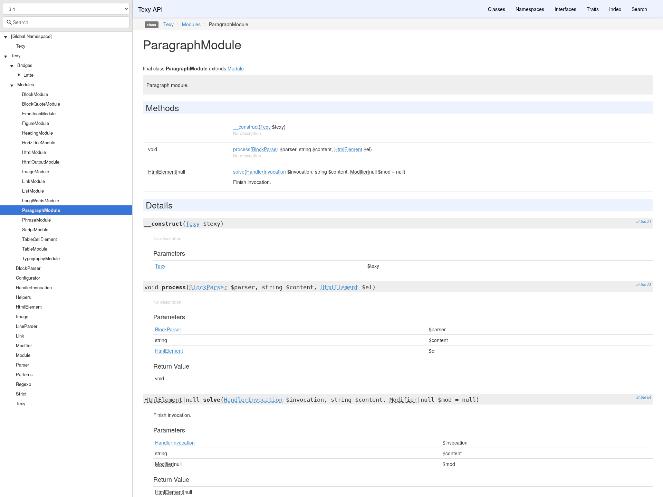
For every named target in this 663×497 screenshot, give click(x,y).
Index (615, 9)
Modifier (24, 345)
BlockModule (35, 94)
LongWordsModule (40, 200)
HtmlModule (34, 152)
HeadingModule (37, 132)
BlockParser (28, 268)
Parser (22, 364)
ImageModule (35, 171)
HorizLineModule (38, 142)
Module (23, 355)
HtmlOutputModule (40, 161)
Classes (496, 9)
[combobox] (66, 22)
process (241, 149)
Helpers (23, 297)
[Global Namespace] (31, 36)
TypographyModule (41, 258)
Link (20, 335)
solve (238, 171)
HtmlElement (29, 306)
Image (22, 316)
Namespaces (530, 9)
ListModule (33, 190)
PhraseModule (36, 219)
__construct (246, 126)
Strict (21, 393)
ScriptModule (35, 229)
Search (639, 9)
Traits (593, 9)
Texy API (150, 8)
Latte (28, 74)
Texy (21, 45)
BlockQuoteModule (41, 103)
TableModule (34, 248)
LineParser (26, 326)
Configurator (28, 277)
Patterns (24, 374)
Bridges (24, 65)
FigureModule (35, 123)
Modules (25, 84)
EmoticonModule (39, 113)
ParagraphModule (41, 210)
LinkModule (33, 181)
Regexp (23, 384)
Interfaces (565, 9)
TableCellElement (39, 239)
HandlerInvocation (34, 287)
